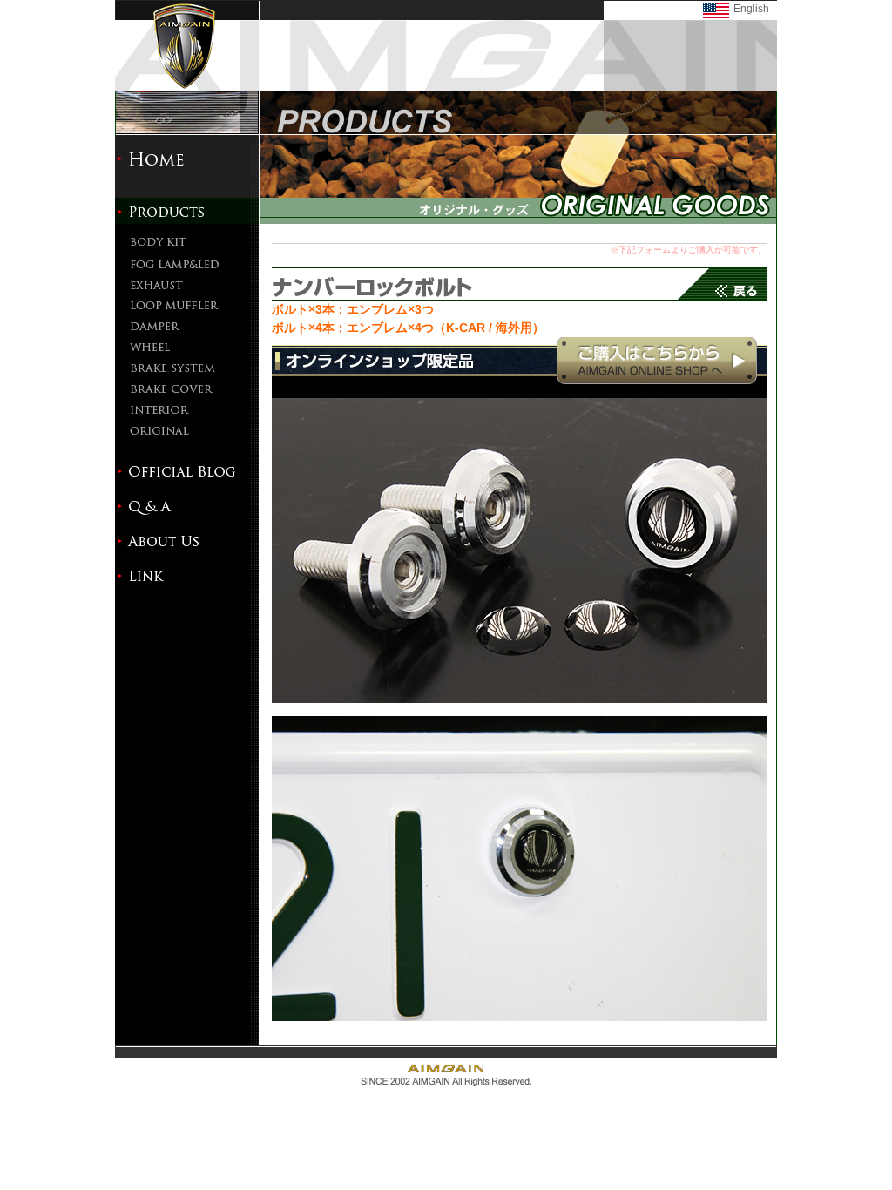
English (751, 9)
